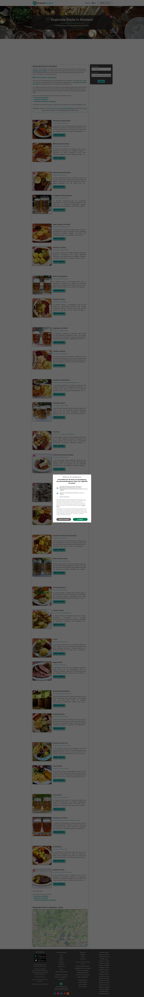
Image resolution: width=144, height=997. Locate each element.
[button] (72, 497)
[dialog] (72, 498)
